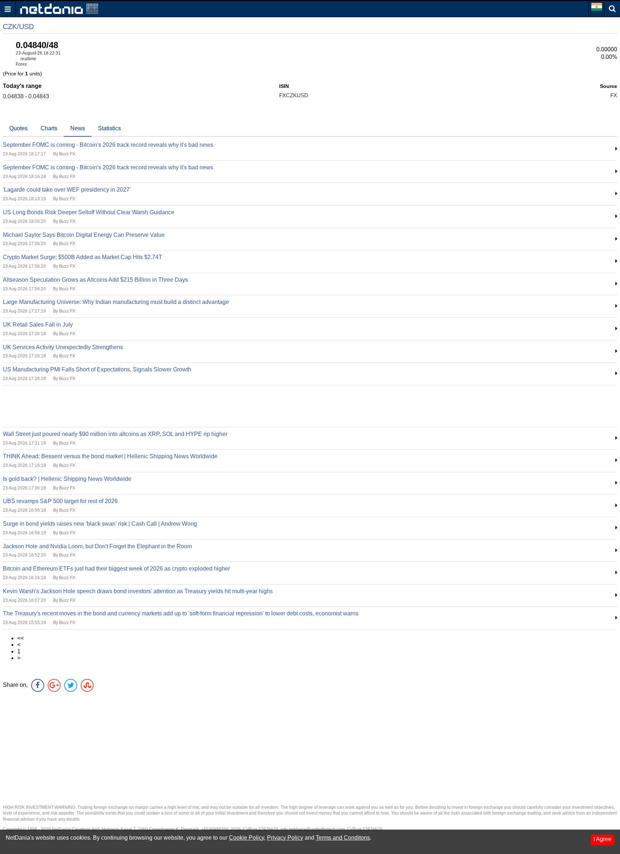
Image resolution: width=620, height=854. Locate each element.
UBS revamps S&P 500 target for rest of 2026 (60, 501)
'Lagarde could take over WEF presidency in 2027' (67, 190)
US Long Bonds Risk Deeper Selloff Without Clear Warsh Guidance (88, 212)
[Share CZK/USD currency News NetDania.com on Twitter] (70, 685)
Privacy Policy (285, 838)
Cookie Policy (246, 838)
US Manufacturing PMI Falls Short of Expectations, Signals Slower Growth (97, 369)
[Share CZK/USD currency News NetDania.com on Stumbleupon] (87, 685)
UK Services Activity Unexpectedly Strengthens (63, 347)
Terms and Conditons (343, 838)
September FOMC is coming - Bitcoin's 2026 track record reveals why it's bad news (108, 145)
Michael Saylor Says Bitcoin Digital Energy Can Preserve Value (84, 235)
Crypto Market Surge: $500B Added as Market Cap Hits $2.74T (82, 257)
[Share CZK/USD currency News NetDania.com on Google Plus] (54, 685)
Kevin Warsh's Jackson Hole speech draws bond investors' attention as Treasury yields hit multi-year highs (138, 591)
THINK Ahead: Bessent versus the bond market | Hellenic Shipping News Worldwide (110, 456)
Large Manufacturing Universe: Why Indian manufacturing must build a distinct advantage (116, 302)
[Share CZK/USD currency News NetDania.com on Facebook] (37, 685)
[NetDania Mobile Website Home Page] (59, 8)
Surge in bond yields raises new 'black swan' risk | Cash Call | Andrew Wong (100, 524)
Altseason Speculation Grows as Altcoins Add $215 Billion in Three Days (95, 280)
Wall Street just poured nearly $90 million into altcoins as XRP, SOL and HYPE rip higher (115, 434)
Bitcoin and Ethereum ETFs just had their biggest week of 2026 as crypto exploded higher (116, 569)
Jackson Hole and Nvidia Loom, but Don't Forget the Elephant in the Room (97, 546)
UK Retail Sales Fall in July (38, 325)
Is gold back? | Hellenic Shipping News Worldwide (67, 479)
